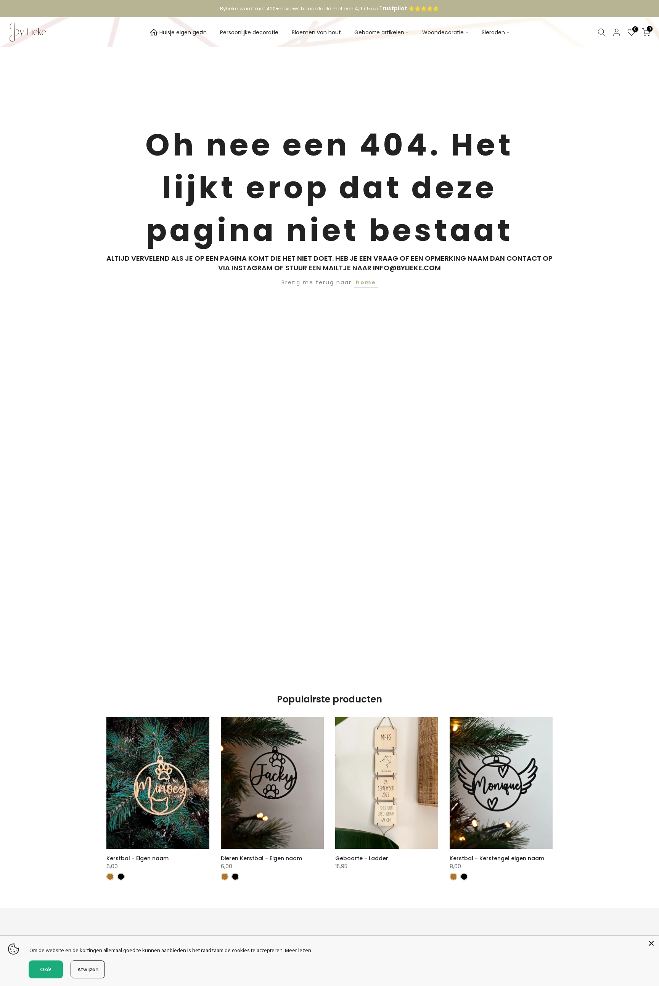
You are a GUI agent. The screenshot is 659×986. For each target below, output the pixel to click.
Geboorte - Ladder (361, 858)
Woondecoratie (443, 32)
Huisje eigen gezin (183, 32)
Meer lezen (298, 950)
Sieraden (493, 32)
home (366, 282)
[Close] (651, 943)
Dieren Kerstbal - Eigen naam (261, 858)
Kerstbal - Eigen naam (137, 858)
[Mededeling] (329, 8)
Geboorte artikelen (379, 32)
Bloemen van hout (316, 32)
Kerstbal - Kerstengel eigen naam (497, 858)
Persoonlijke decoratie (249, 32)
